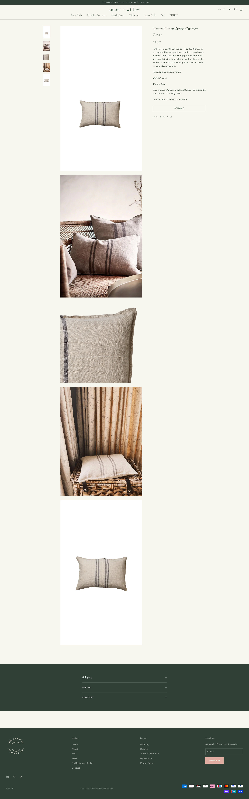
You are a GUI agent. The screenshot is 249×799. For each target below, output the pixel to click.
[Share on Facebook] (160, 117)
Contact (76, 767)
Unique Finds (149, 15)
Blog (162, 15)
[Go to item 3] (46, 56)
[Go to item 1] (46, 32)
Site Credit (110, 788)
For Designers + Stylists (83, 763)
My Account (146, 758)
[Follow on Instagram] (7, 777)
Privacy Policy (147, 763)
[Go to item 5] (46, 80)
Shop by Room (117, 15)
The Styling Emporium (96, 15)
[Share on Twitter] (164, 117)
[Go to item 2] (46, 45)
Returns (144, 749)
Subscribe (214, 760)
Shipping (144, 744)
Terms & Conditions (149, 753)
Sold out (179, 108)
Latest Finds (76, 15)
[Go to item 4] (46, 67)
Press (74, 758)
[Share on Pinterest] (168, 117)
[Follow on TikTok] (21, 777)
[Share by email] (171, 117)
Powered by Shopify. (100, 788)
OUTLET (174, 15)
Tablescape (134, 15)
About (75, 749)
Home (75, 744)
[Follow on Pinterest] (14, 777)
